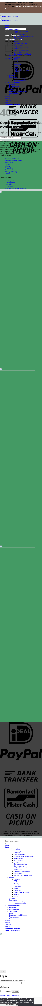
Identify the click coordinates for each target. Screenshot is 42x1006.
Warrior (16, 72)
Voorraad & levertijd (12, 104)
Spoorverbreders (20, 80)
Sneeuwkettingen (20, 79)
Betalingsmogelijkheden (18, 91)
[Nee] (17, 1005)
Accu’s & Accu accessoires (23, 36)
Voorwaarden (14, 93)
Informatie (13, 77)
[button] (13, 39)
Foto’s (7, 99)
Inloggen (15, 991)
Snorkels (17, 33)
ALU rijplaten (18, 40)
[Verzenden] (1, 140)
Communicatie (19, 34)
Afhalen (12, 89)
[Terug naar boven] (1, 837)
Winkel (7, 102)
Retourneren (14, 86)
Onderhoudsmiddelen (22, 50)
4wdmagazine (10, 183)
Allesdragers (18, 38)
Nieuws (7, 97)
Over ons (12, 84)
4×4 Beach (9, 186)
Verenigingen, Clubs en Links (15, 188)
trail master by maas (21, 70)
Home (7, 25)
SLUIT (3, 971)
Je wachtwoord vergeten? (9, 995)
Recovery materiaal (21, 31)
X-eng (16, 73)
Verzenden (13, 88)
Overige (12, 75)
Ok (2, 1005)
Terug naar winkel (11, 58)
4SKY (16, 66)
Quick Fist (17, 68)
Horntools (17, 65)
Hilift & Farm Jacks (21, 47)
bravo (16, 61)
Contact (8, 100)
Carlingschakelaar (20, 43)
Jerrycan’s (18, 49)
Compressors (19, 45)
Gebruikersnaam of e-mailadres (12, 981)
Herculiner (18, 63)
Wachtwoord (5, 987)
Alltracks (17, 57)
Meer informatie (10, 1005)
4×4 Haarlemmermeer (13, 82)
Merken (12, 56)
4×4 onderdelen (15, 29)
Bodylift (16, 42)
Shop (7, 27)
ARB (15, 59)
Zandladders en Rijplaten (23, 54)
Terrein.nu (8, 185)
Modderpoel (9, 181)
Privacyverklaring (15, 95)
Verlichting (18, 52)
